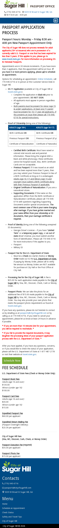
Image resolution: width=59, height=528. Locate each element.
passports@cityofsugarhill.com (33, 313)
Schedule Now (12, 360)
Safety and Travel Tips (12, 517)
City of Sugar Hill (9, 521)
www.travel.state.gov (11, 59)
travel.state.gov (14, 92)
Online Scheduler (45, 79)
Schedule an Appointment (13, 508)
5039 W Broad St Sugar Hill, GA (38, 12)
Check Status (8, 512)
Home (4, 504)
